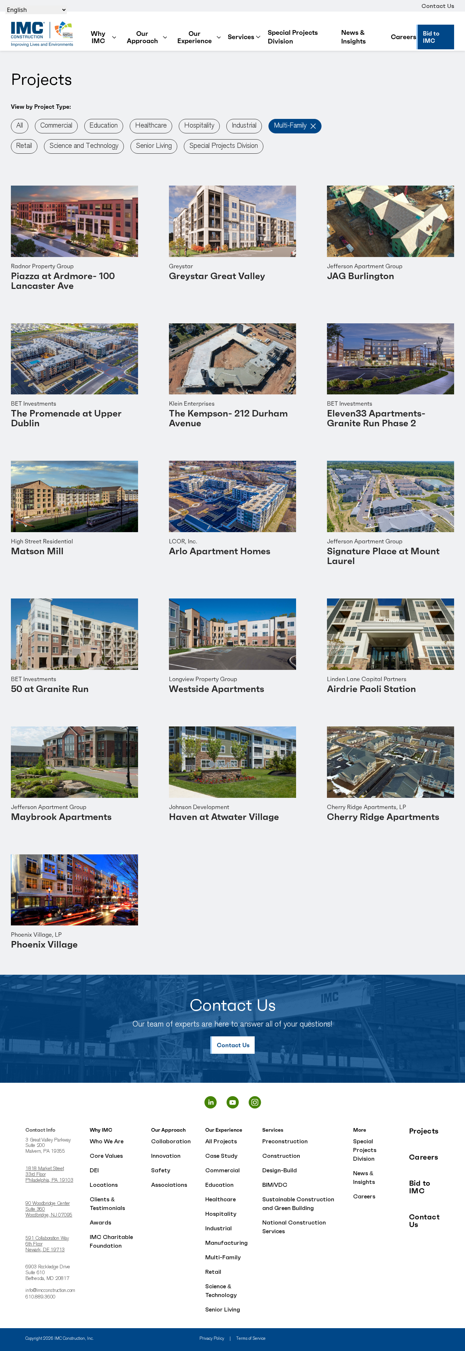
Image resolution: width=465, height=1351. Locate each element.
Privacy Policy (211, 1339)
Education (104, 126)
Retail (24, 146)
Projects (424, 1131)
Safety (160, 1170)
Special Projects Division (293, 36)
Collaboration (171, 1141)
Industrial (244, 126)
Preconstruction (285, 1141)
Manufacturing (226, 1242)
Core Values (106, 1155)
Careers (403, 37)
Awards (100, 1222)
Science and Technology (83, 146)
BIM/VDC (274, 1184)
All (19, 126)
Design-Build (279, 1170)
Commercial (56, 126)
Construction (281, 1155)
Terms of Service (251, 1339)
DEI (94, 1170)
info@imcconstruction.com (50, 1290)
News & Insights (353, 36)
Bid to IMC (419, 1187)
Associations (169, 1184)
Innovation (166, 1155)
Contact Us (437, 5)
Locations (104, 1184)
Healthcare (151, 126)
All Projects (221, 1141)
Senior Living (154, 146)
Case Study (221, 1155)
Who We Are (107, 1141)
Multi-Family (290, 126)
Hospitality (199, 126)
